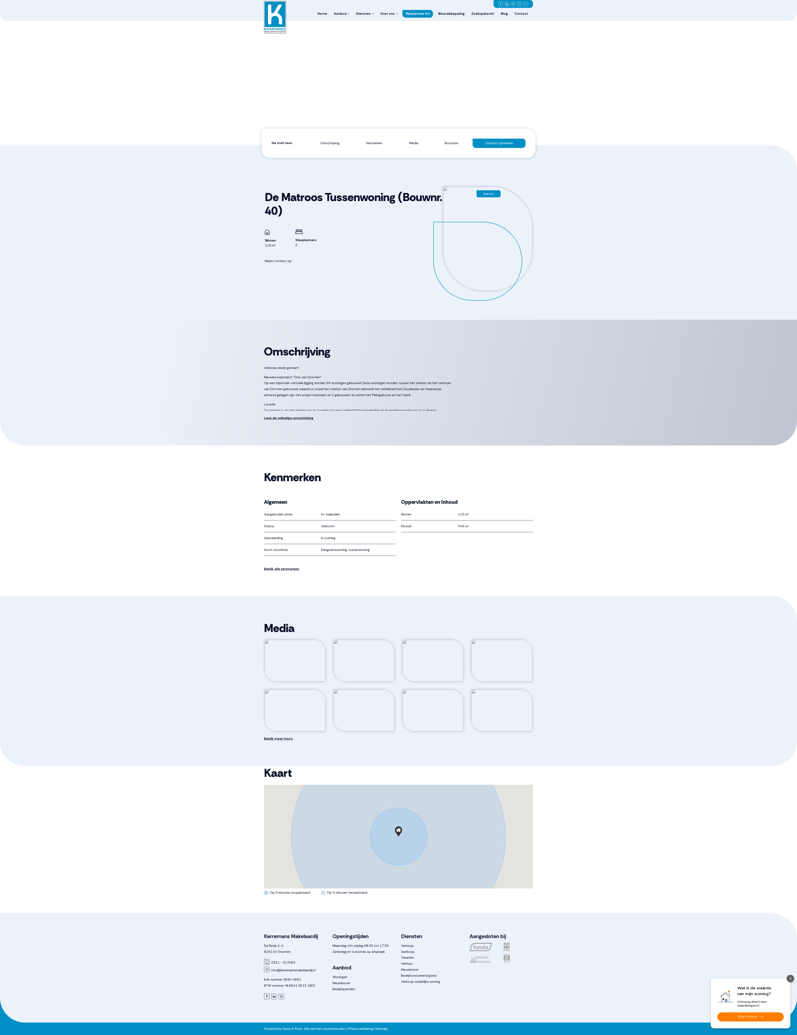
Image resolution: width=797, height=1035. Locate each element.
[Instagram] (513, 4)
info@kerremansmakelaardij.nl (292, 970)
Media (413, 143)
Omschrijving (330, 143)
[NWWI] (484, 958)
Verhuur (407, 963)
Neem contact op (278, 261)
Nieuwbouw (341, 983)
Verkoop (407, 945)
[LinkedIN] (507, 4)
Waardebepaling (451, 13)
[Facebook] (501, 4)
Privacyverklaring (360, 1028)
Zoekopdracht (482, 13)
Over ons (387, 13)
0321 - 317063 (282, 962)
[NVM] (518, 947)
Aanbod (340, 13)
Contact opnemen (499, 143)
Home (322, 13)
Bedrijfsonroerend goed (418, 975)
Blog (504, 13)
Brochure (451, 143)
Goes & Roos (292, 1028)
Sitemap (381, 1028)
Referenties (418, 13)
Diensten (363, 13)
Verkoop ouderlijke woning (420, 981)
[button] (398, 831)
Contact (521, 13)
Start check (747, 1017)
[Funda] (484, 947)
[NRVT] (518, 958)
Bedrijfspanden (343, 989)
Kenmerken (374, 143)
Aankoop (408, 952)
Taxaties (407, 957)
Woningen (339, 977)
